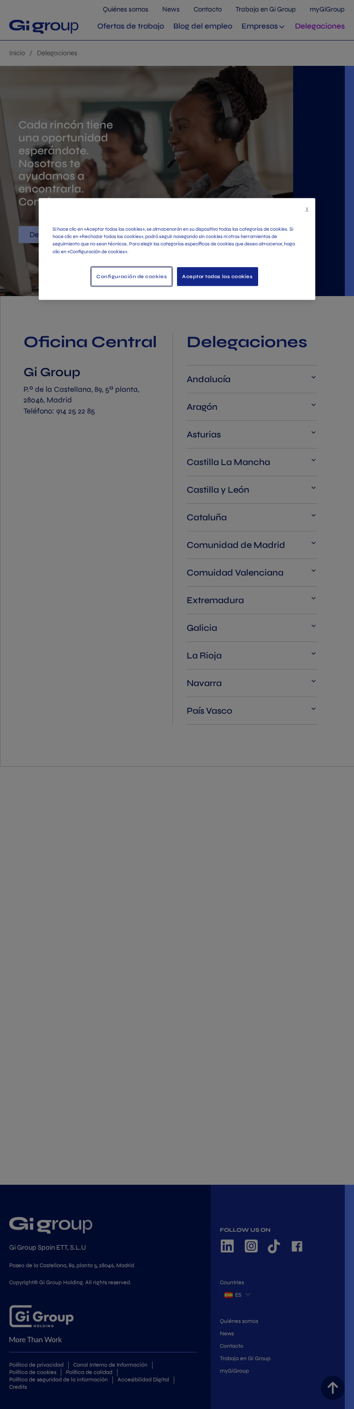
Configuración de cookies (131, 276)
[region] (177, 249)
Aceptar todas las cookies (217, 276)
